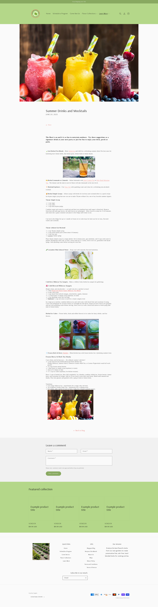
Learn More (66, 561)
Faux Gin (68, 187)
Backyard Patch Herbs (124, 598)
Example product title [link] (40, 508)
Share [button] (49, 125)
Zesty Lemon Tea (88, 180)
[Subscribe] (86, 578)
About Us (91, 554)
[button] (89, 14)
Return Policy (91, 561)
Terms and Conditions (90, 564)
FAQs (91, 558)
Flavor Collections (65, 558)
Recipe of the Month (91, 551)
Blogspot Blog (91, 548)
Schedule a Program (66, 551)
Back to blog (80, 431)
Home (65, 548)
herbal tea (72, 151)
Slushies (65, 353)
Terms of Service (92, 567)
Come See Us (66, 554)
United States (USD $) (36, 596)
